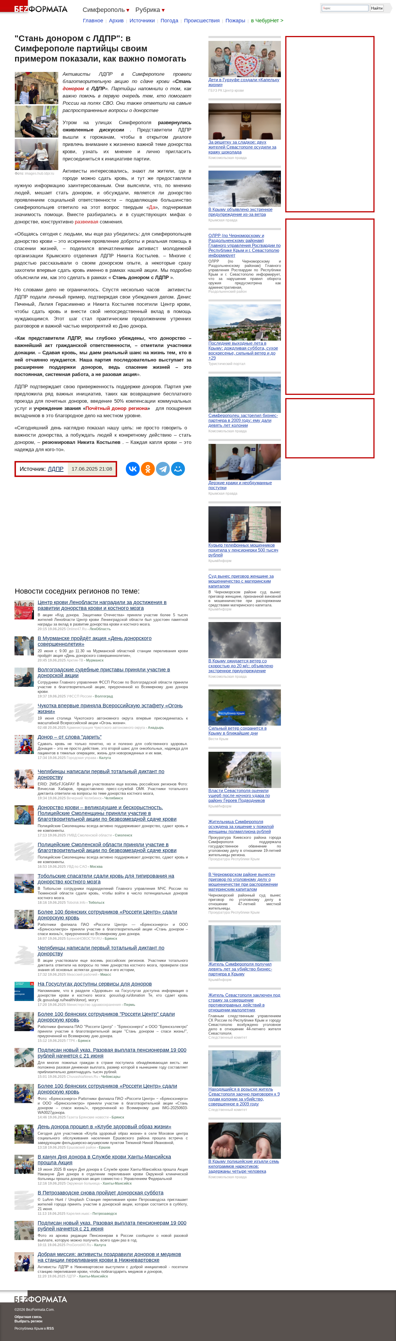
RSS (50, 1328)
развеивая (86, 222)
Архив (116, 21)
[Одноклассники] (148, 469)
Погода (169, 21)
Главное (93, 21)
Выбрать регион (28, 1321)
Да (152, 207)
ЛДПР (55, 469)
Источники (142, 21)
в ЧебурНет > (267, 21)
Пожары (235, 21)
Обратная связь (28, 1317)
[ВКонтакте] (133, 469)
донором (73, 88)
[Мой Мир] (178, 469)
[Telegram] (163, 469)
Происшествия (202, 21)
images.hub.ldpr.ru (39, 173)
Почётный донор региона (116, 408)
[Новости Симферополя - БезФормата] (35, 7)
